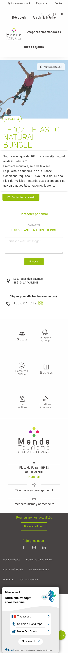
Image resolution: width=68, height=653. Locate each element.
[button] (54, 14)
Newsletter (34, 526)
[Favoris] (48, 14)
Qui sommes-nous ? (19, 3)
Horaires (34, 476)
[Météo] (42, 14)
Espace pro (42, 3)
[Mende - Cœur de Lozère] (14, 34)
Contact (59, 3)
